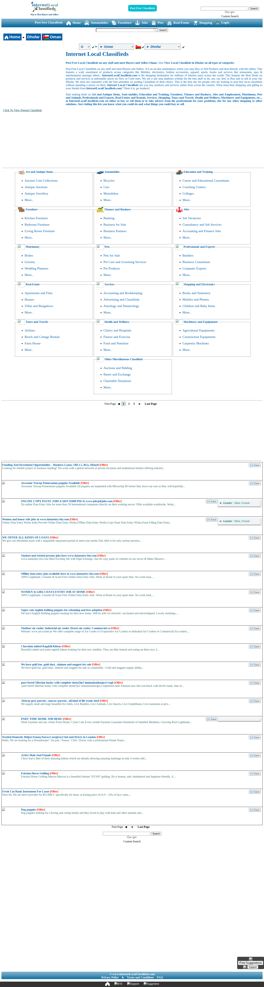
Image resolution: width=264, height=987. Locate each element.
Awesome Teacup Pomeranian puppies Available (55, 483)
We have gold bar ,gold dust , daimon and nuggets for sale (60, 664)
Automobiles (99, 22)
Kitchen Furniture (36, 218)
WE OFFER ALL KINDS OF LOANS (30, 537)
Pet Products (111, 268)
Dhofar (33, 37)
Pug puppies (33, 809)
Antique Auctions (36, 187)
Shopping (205, 22)
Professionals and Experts (199, 246)
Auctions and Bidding (117, 368)
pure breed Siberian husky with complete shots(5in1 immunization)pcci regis (72, 682)
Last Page (151, 403)
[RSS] (118, 983)
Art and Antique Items (39, 171)
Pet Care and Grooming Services (124, 262)
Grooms (30, 262)
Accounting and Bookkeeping (122, 293)
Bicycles (109, 180)
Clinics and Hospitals (117, 330)
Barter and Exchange (117, 374)
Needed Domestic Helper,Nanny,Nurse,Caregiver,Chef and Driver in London (53, 737)
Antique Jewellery (36, 193)
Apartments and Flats (38, 293)
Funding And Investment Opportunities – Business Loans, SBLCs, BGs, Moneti (55, 464)
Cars (106, 187)
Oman (55, 37)
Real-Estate (181, 22)
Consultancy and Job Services (201, 224)
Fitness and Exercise (116, 337)
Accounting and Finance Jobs (201, 231)
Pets (160, 22)
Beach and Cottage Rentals (42, 337)
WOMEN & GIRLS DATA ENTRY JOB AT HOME (57, 591)
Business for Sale (114, 224)
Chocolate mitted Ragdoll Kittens (45, 646)
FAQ (160, 977)
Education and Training (198, 171)
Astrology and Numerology (121, 306)
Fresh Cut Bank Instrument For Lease (30, 791)
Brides (29, 255)
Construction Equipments (199, 337)
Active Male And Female (40, 755)
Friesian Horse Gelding (39, 773)
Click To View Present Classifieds (22, 110)
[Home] (107, 984)
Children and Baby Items (198, 306)
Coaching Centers (194, 187)
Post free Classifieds (49, 22)
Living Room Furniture (40, 231)
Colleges (188, 193)
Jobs (145, 22)
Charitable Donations (117, 381)
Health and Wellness (116, 321)
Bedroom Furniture (37, 224)
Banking (108, 218)
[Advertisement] (34, 77)
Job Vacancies (191, 218)
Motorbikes (110, 193)
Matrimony (32, 246)
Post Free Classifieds (142, 8)
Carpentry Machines (195, 343)
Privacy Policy (110, 977)
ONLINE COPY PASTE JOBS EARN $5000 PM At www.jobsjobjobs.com (71, 501)
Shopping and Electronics (199, 284)
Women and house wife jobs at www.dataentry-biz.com (40, 519)
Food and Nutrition (115, 343)
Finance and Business (117, 209)
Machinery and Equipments (200, 321)
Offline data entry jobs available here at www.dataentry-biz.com (64, 573)
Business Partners (114, 231)
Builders (187, 255)
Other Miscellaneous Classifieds (123, 359)
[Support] (133, 983)
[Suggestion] (151, 983)
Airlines (30, 330)
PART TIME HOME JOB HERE (46, 718)
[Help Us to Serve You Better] (251, 959)
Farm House (33, 343)
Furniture (125, 22)
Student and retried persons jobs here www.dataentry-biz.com (63, 555)
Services (109, 284)
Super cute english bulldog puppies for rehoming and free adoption (66, 610)
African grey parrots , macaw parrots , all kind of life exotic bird (64, 700)
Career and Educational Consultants (205, 180)
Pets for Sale (111, 255)
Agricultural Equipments (198, 330)
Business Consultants (196, 262)
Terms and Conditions (140, 977)
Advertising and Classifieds (121, 299)
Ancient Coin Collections (41, 180)
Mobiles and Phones (195, 299)
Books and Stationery (196, 293)
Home (77, 22)
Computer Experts (194, 268)
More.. (29, 200)
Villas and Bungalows (39, 306)
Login (225, 22)
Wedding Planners (36, 268)
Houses (29, 299)
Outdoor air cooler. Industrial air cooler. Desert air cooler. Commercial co (70, 628)
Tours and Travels (36, 321)
